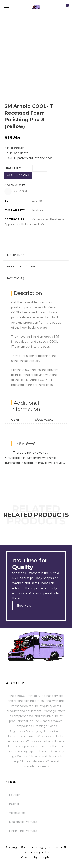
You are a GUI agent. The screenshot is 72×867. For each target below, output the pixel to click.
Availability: (15, 210)
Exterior (14, 795)
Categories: (14, 219)
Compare (21, 191)
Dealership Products (23, 822)
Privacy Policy (40, 852)
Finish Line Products (23, 831)
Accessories (40, 219)
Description (16, 255)
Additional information (24, 266)
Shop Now (23, 605)
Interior (14, 804)
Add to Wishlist (14, 185)
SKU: (7, 201)
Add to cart (18, 175)
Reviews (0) (15, 278)
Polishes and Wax (33, 224)
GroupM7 (45, 857)
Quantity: (12, 168)
